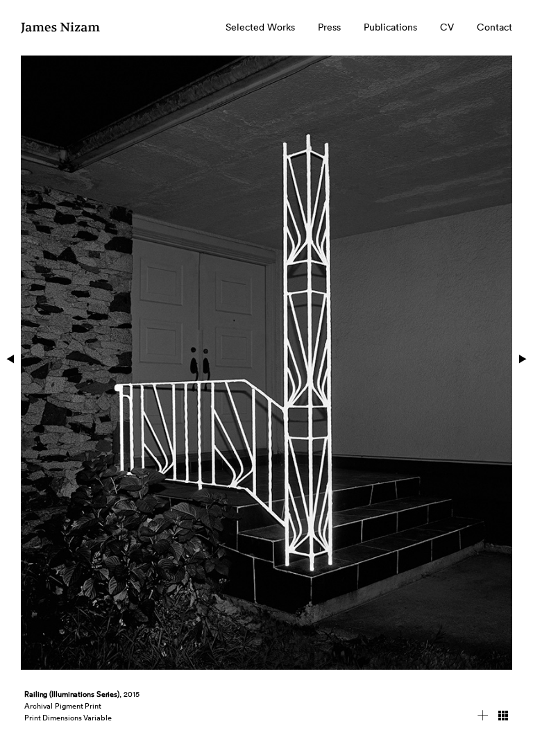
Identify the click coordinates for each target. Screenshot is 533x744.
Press (329, 27)
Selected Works (260, 27)
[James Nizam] (61, 34)
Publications (390, 27)
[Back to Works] (503, 717)
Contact (494, 27)
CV (447, 27)
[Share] (483, 717)
